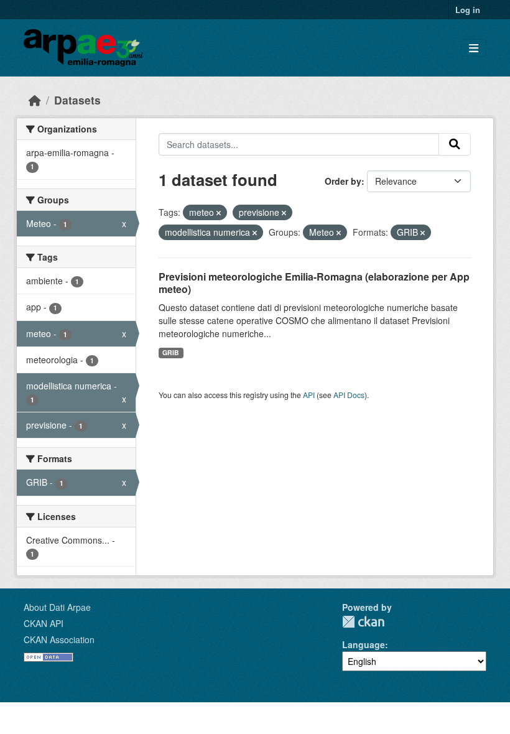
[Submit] (454, 144)
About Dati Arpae (57, 607)
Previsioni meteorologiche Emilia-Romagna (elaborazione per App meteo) (314, 283)
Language (363, 644)
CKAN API (43, 623)
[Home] (35, 100)
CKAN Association (59, 639)
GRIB (170, 352)
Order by (343, 181)
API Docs (348, 394)
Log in (467, 10)
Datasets (77, 100)
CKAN (363, 621)
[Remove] (218, 213)
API (309, 394)
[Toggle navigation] (473, 48)
